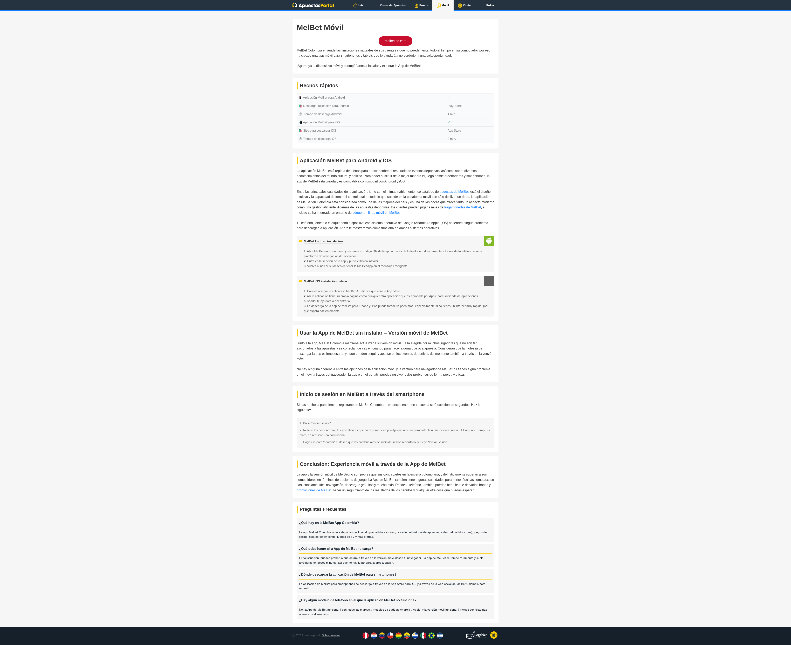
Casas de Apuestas (393, 5)
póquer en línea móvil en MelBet (376, 212)
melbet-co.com (395, 41)
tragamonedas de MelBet (462, 207)
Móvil (445, 5)
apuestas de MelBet (454, 191)
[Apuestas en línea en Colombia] (313, 5)
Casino (468, 5)
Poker (490, 5)
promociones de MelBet (314, 490)
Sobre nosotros (331, 635)
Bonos (423, 5)
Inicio (362, 5)
